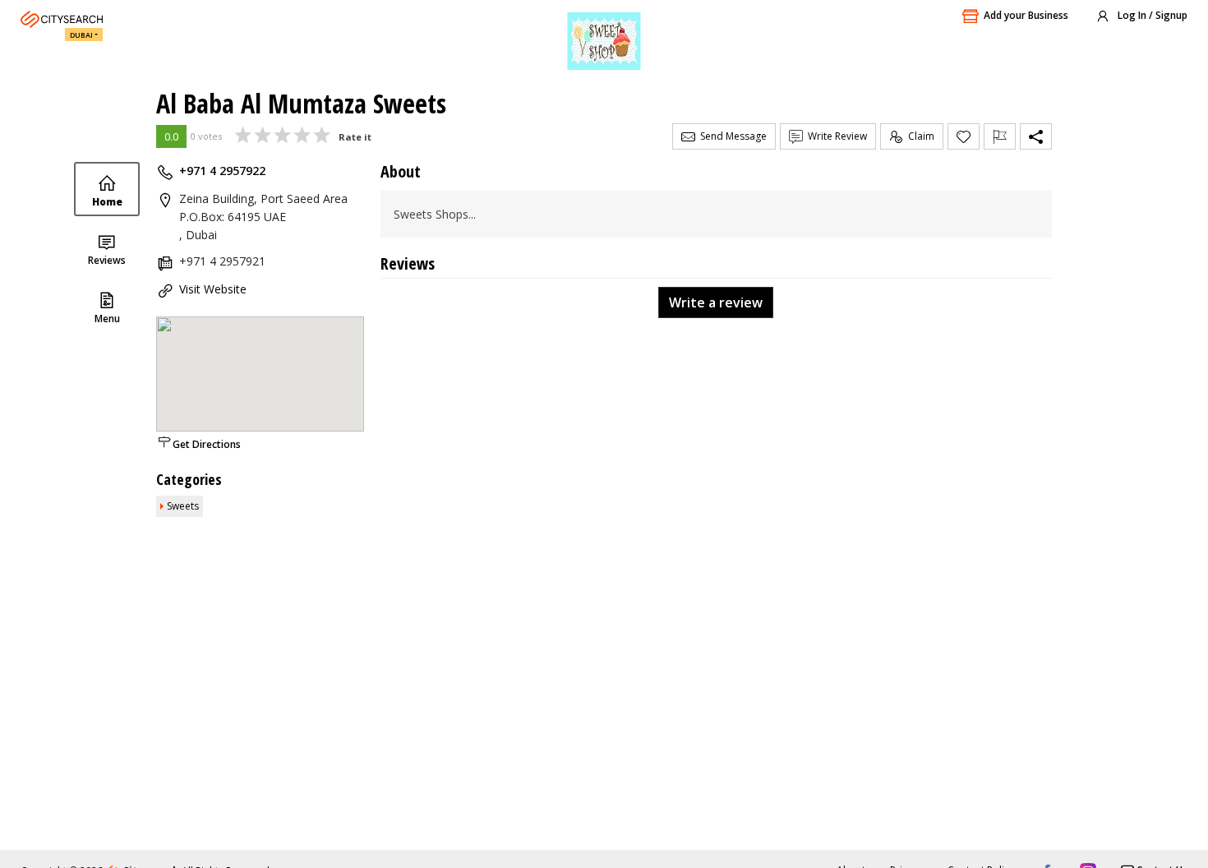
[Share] (1036, 136)
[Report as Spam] (1000, 136)
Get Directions (207, 444)
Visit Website (213, 289)
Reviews (107, 260)
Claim (918, 136)
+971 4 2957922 (222, 170)
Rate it (355, 137)
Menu (107, 319)
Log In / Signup (1151, 15)
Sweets (183, 506)
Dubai (81, 35)
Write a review (716, 302)
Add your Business (1026, 15)
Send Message (731, 136)
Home (107, 202)
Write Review (835, 136)
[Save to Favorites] (963, 136)
